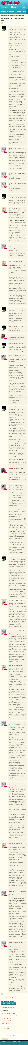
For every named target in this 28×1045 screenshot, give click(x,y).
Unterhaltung (5, 1028)
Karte (19, 1041)
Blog (10, 1041)
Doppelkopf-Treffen (7, 1021)
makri (10, 27)
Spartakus (11, 468)
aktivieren (15, 7)
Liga (24, 11)
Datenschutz (12, 1043)
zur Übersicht (4, 998)
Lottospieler (11, 630)
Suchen (5, 1039)
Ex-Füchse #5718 (12, 783)
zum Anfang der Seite (15, 998)
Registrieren (5, 7)
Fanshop (14, 1041)
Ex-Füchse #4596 (13, 942)
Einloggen (23, 7)
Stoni (10, 208)
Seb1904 (11, 355)
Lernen (19, 11)
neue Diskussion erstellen (8, 1003)
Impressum (19, 1043)
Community (10, 11)
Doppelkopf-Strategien (9, 15)
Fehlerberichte (6, 1023)
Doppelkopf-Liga (6, 1018)
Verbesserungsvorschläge (9, 1013)
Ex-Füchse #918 (12, 173)
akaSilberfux (12, 335)
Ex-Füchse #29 (12, 148)
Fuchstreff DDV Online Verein (9, 1016)
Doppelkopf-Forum (7, 1001)
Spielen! (3, 11)
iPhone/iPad (4, 1041)
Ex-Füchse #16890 (13, 183)
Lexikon (24, 1041)
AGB (7, 1043)
